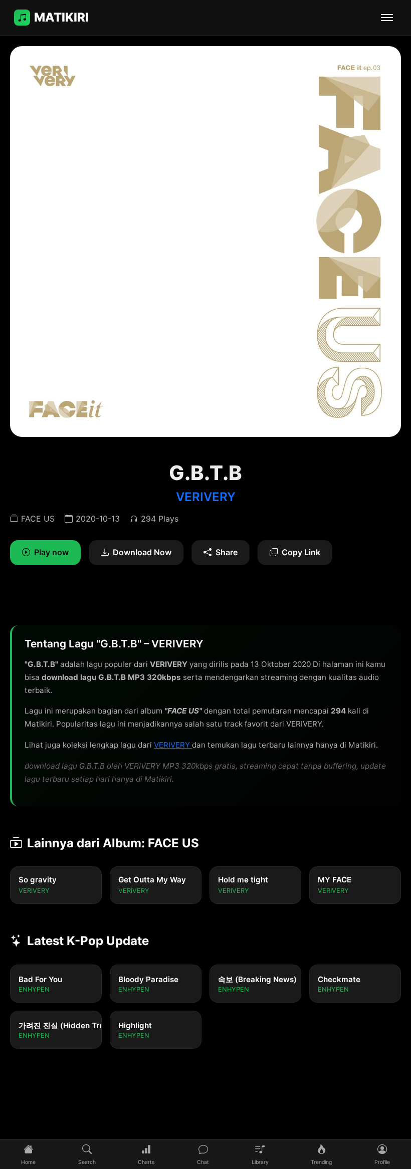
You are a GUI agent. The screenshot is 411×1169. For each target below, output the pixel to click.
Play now (51, 552)
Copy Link (301, 552)
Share (227, 552)
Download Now (142, 552)
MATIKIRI (61, 17)
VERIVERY (206, 497)
